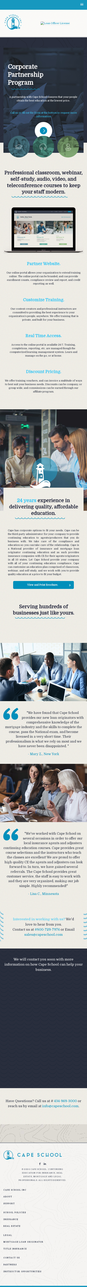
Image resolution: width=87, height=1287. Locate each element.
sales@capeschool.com (43, 935)
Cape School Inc (15, 1190)
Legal (7, 1235)
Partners (10, 1264)
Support (9, 1203)
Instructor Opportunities (22, 1271)
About (7, 1196)
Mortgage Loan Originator (23, 1242)
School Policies (14, 1212)
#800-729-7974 (47, 929)
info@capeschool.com (60, 1106)
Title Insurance (15, 1249)
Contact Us (11, 1258)
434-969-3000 (65, 1101)
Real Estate (12, 1226)
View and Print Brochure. (42, 584)
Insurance (10, 1219)
